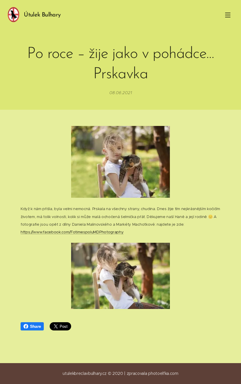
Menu (228, 15)
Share (35, 326)
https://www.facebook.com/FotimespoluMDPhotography (72, 232)
